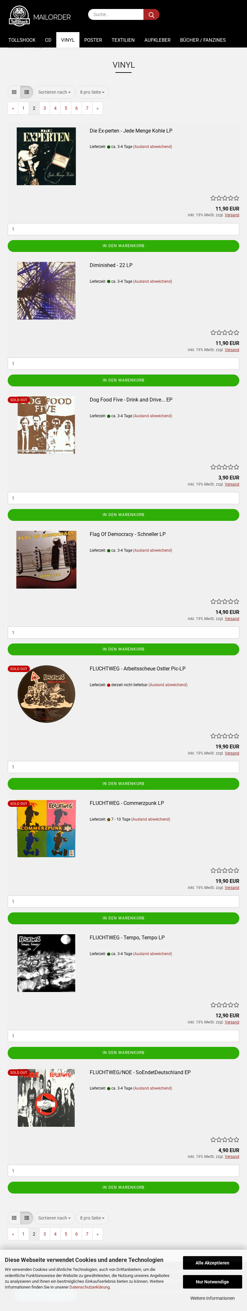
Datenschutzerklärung (89, 1287)
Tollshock (21, 40)
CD (48, 40)
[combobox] (54, 92)
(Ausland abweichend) (152, 146)
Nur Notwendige (212, 1281)
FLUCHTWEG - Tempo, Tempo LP (127, 938)
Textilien (123, 40)
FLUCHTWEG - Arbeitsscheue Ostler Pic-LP (138, 669)
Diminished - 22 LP (111, 265)
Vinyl (68, 40)
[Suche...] (151, 14)
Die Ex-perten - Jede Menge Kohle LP (131, 131)
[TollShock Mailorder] (43, 16)
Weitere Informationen (212, 1298)
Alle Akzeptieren (212, 1262)
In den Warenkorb (123, 246)
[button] (14, 92)
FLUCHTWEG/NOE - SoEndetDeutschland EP (140, 1072)
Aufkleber (157, 40)
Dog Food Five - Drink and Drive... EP (131, 400)
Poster (93, 40)
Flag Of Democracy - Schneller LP (128, 534)
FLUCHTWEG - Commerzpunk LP (127, 803)
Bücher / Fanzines (203, 40)
